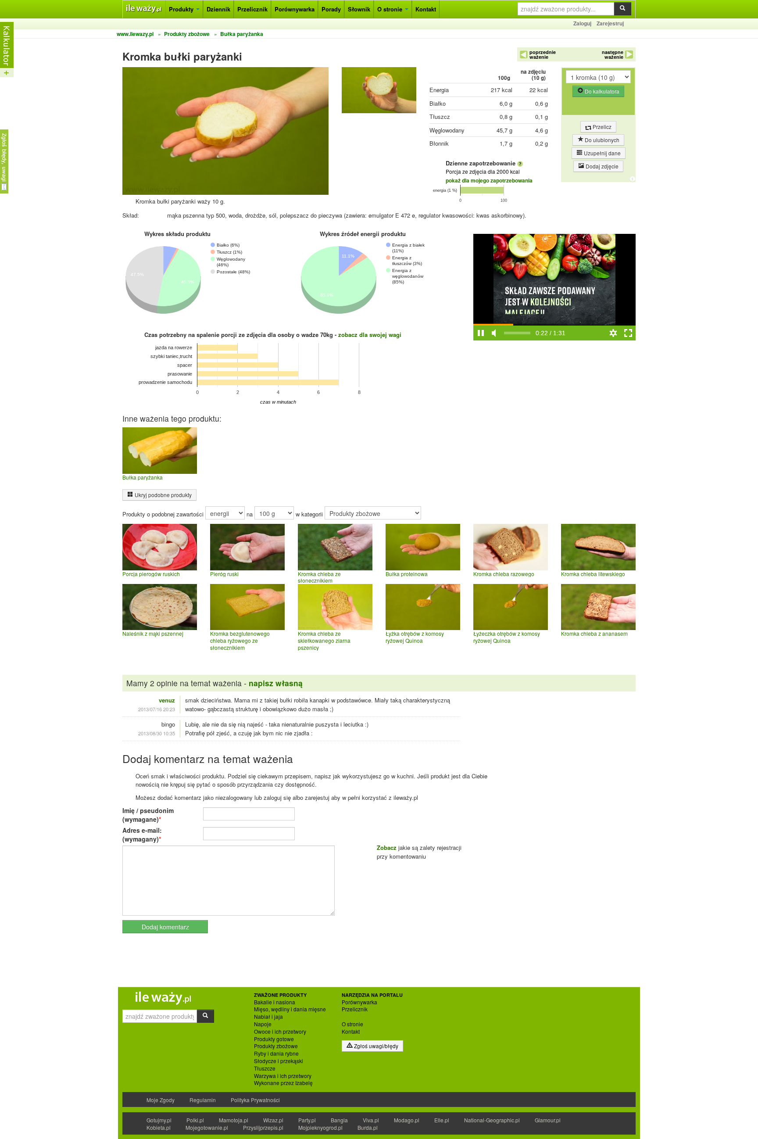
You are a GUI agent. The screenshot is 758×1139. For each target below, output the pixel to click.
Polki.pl (195, 1120)
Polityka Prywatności (255, 1099)
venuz (167, 700)
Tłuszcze (264, 1068)
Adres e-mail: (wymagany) (142, 834)
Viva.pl (371, 1120)
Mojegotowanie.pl (207, 1127)
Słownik (359, 9)
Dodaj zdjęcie (601, 166)
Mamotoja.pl (233, 1120)
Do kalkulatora (601, 91)
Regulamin (203, 1099)
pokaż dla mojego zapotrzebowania (489, 180)
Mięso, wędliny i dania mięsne (290, 1009)
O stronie (390, 9)
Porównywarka (295, 9)
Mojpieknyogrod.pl (320, 1127)
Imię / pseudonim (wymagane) (148, 815)
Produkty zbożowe (276, 1045)
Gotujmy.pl (159, 1120)
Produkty (182, 9)
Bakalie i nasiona (274, 1002)
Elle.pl (441, 1120)
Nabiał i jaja (268, 1016)
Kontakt (425, 9)
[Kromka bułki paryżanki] (379, 92)
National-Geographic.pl (492, 1120)
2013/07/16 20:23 (156, 709)
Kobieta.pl (159, 1127)
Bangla (339, 1120)
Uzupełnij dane (602, 153)
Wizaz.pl (273, 1120)
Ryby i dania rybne (276, 1053)
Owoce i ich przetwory (280, 1031)
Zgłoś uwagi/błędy (375, 1045)
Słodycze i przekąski (278, 1060)
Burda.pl (368, 1127)
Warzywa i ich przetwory (282, 1075)
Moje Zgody (161, 1099)
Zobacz (387, 847)
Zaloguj (582, 23)
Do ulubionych (601, 139)
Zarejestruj (610, 23)
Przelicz (601, 126)
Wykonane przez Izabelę (283, 1082)
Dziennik (218, 9)
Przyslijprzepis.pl (263, 1127)
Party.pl (307, 1120)
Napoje (263, 1024)
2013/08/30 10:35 (156, 733)
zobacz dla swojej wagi (369, 334)
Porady (331, 9)
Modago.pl (406, 1120)
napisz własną (276, 682)
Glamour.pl (548, 1120)
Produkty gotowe (274, 1038)
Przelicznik (252, 9)
